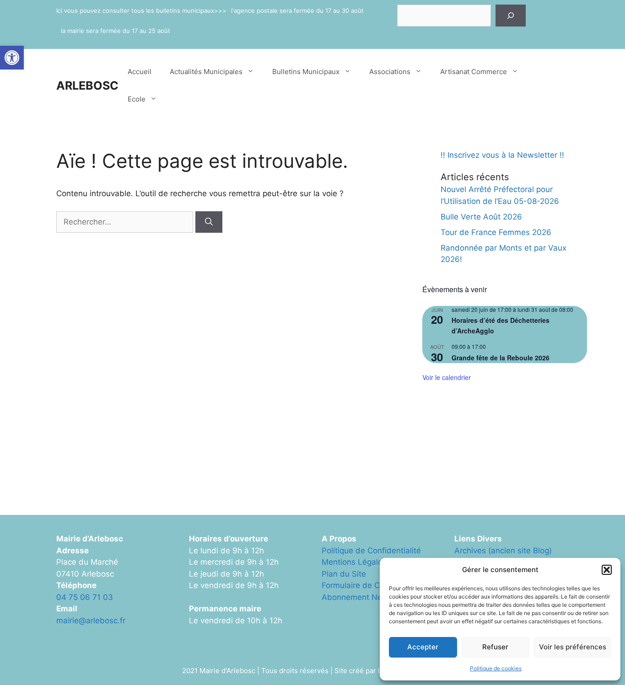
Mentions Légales (354, 562)
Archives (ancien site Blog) (503, 550)
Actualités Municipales (206, 71)
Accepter (422, 646)
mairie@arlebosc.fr (90, 620)
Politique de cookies (496, 668)
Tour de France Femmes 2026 (496, 232)
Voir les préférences (572, 646)
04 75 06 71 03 (84, 597)
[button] (12, 58)
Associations (389, 71)
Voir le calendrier (446, 377)
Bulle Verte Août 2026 (481, 216)
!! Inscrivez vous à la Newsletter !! (502, 155)
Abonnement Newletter (365, 597)
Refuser (495, 646)
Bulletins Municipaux (305, 71)
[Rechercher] (511, 16)
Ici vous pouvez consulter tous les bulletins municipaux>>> (141, 10)
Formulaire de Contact (362, 585)
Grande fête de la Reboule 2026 (501, 357)
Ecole (136, 99)
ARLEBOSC (87, 85)
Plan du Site (344, 573)
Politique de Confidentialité (371, 550)
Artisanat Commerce (473, 71)
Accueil (139, 71)
